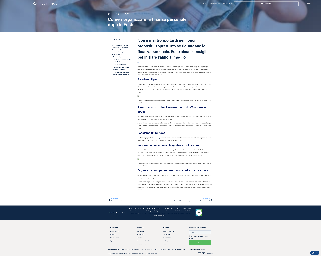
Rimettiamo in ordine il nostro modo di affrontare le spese (122, 61)
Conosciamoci (215, 4)
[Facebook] (199, 253)
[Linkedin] (203, 253)
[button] (131, 40)
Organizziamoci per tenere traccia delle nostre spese (121, 73)
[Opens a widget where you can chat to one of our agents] (314, 253)
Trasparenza (227, 4)
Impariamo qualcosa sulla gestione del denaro (121, 68)
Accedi (205, 4)
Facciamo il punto (118, 57)
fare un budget (156, 138)
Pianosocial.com (152, 253)
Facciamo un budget (119, 64)
